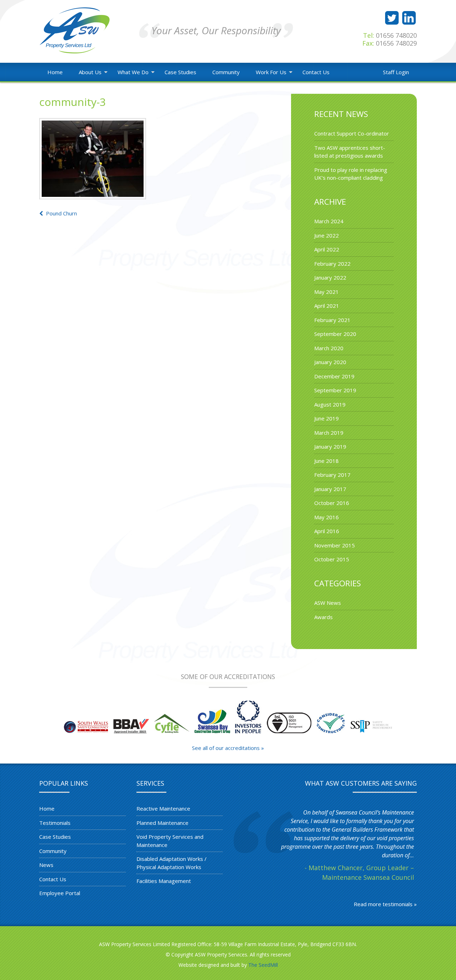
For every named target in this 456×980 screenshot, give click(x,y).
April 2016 (326, 531)
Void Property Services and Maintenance (169, 840)
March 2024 (328, 221)
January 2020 (330, 362)
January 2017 (330, 488)
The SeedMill (263, 964)
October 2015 (331, 559)
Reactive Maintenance (163, 808)
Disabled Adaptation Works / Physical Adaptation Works (171, 863)
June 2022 (326, 235)
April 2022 (326, 249)
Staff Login (396, 72)
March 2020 (328, 348)
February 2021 (332, 319)
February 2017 (332, 474)
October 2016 (331, 502)
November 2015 (334, 545)
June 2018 (326, 460)
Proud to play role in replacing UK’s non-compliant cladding (350, 174)
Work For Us (271, 72)
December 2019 (334, 376)
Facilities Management (163, 880)
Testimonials (55, 822)
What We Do (133, 72)
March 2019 (328, 432)
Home (55, 72)
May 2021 (326, 291)
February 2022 (332, 263)
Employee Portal (59, 893)
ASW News (327, 602)
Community (226, 72)
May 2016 (326, 517)
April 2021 (326, 305)
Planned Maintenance (162, 822)
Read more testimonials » (385, 904)
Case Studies (180, 72)
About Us (90, 72)
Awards (323, 617)
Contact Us (316, 72)
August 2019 (330, 404)
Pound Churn (61, 213)
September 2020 (335, 333)
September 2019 (335, 390)
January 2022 (330, 277)
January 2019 (330, 446)
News (46, 864)
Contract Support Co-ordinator (351, 133)
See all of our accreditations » (228, 747)
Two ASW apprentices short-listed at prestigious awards (349, 151)
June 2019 (326, 418)
